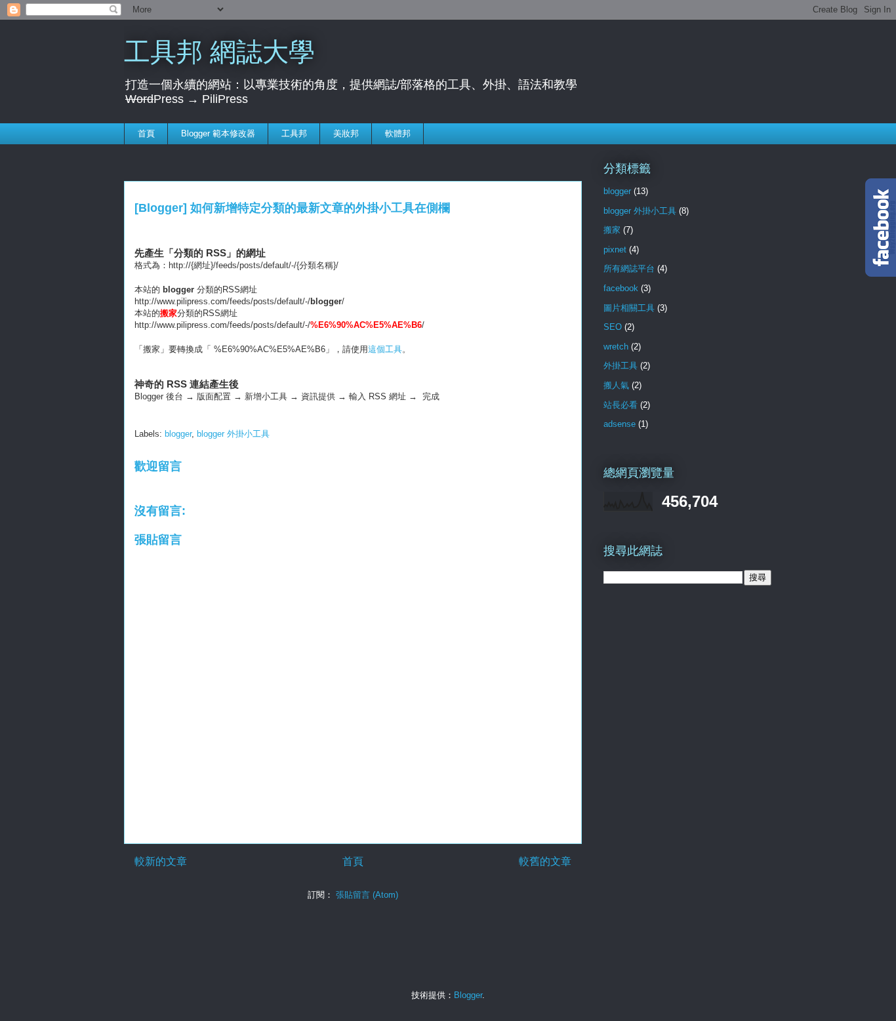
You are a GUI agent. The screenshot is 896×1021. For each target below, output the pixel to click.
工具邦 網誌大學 (219, 51)
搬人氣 (616, 385)
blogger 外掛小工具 (233, 434)
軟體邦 (398, 133)
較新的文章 (160, 861)
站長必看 (620, 405)
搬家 (612, 230)
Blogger (468, 995)
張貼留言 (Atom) (367, 895)
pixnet (614, 249)
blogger (178, 434)
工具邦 (294, 133)
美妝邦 (346, 133)
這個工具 (385, 349)
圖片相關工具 (629, 308)
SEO (612, 327)
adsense (619, 424)
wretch (615, 346)
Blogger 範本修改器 (218, 133)
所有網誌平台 (629, 268)
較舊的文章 (545, 861)
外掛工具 (620, 365)
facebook (620, 288)
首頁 (146, 133)
